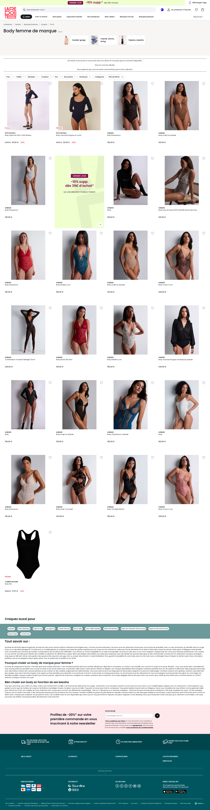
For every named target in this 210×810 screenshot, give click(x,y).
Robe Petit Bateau (111, 629)
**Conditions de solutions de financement (36, 806)
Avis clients (134, 803)
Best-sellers (110, 17)
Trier (8, 77)
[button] (202, 9)
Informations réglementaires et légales (79, 803)
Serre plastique (24, 629)
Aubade (11, 629)
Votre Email (110, 711)
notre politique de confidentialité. (139, 727)
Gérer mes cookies (185, 803)
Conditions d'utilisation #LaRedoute (151, 803)
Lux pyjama (50, 629)
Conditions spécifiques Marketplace (28, 803)
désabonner (137, 725)
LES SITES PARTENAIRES (170, 756)
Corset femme (64, 629)
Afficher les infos (105, 771)
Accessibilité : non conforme (60, 806)
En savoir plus (183, 787)
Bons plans (57, 17)
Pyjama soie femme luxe (158, 629)
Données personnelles (171, 803)
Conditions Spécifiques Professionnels (105, 803)
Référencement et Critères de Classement (53, 803)
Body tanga (12, 634)
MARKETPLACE (167, 761)
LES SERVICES (72, 756)
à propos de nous (121, 756)
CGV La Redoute (9, 803)
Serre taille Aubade (93, 629)
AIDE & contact (26, 756)
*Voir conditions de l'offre (115, 721)
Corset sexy (25, 634)
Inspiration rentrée (74, 17)
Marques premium (146, 17)
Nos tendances (93, 17)
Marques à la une (127, 17)
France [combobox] (200, 803)
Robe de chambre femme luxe (133, 629)
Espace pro (198, 17)
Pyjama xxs (37, 629)
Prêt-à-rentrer (41, 17)
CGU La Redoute (123, 803)
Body (52, 24)
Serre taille (78, 629)
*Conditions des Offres (14, 806)
